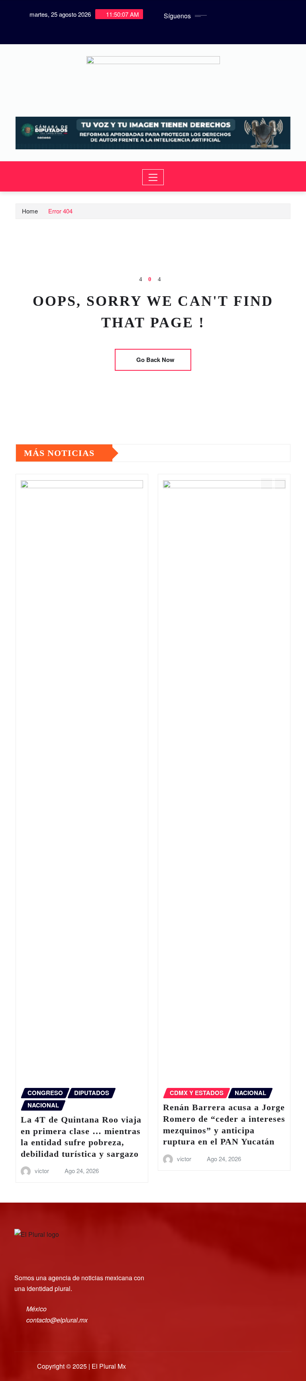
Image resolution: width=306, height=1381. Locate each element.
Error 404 (60, 211)
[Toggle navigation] (153, 177)
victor (42, 1170)
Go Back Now (155, 359)
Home (30, 211)
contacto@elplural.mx (57, 1319)
